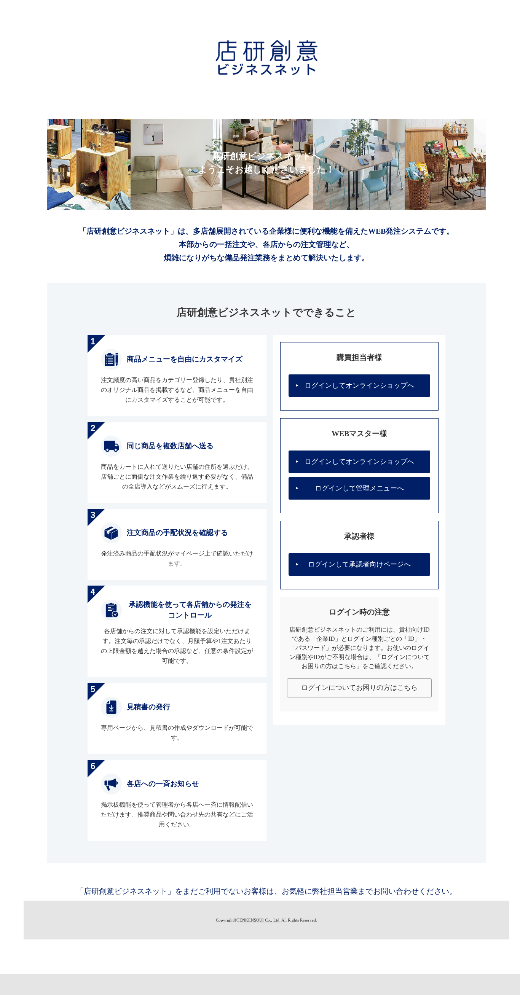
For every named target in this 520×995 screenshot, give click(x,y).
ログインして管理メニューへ (359, 488)
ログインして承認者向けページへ (359, 564)
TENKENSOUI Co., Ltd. (259, 920)
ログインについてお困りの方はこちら (359, 687)
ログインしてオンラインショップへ (359, 385)
